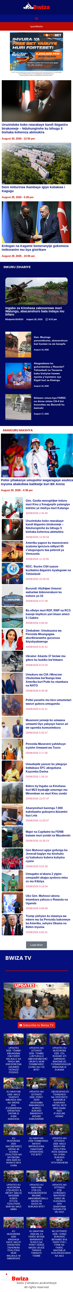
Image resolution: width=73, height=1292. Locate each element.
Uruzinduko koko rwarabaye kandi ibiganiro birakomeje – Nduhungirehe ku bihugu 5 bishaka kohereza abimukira (35, 128)
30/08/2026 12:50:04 (37, 537)
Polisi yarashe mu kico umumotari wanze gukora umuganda (48, 701)
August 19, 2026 (41, 350)
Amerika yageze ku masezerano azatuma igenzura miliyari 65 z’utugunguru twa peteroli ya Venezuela (47, 548)
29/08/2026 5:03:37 (37, 732)
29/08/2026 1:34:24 (37, 776)
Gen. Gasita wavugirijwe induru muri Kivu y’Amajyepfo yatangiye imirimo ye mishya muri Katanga (48, 504)
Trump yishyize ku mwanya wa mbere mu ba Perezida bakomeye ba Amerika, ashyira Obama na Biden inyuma (48, 921)
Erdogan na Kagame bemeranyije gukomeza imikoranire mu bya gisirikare (35, 248)
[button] (37, 18)
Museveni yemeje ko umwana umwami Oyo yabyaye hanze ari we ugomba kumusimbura (47, 724)
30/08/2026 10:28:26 (37, 579)
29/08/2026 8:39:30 (37, 690)
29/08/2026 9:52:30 (37, 866)
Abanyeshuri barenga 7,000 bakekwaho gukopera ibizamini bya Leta (46, 812)
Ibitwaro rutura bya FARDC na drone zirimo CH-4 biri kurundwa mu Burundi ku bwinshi (50, 402)
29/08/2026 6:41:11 (36, 709)
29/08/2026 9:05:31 (37, 932)
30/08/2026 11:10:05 (37, 559)
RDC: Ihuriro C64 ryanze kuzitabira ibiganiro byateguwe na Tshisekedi (48, 570)
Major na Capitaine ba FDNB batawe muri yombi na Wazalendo (48, 833)
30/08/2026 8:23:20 (37, 665)
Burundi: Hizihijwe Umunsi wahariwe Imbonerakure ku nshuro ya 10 (44, 592)
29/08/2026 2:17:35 (37, 752)
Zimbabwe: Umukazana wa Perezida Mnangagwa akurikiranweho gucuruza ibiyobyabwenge (43, 636)
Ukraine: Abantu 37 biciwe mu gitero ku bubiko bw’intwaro (46, 658)
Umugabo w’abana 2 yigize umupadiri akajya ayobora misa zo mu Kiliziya (47, 877)
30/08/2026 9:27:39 (37, 601)
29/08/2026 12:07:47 (37, 798)
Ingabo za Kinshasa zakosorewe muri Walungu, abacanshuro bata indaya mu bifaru (34, 311)
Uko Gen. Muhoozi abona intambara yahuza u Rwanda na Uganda (47, 899)
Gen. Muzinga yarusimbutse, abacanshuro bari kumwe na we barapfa (51, 340)
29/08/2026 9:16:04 (37, 886)
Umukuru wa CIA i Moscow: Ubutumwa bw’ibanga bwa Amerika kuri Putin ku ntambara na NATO (47, 680)
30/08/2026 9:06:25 (37, 622)
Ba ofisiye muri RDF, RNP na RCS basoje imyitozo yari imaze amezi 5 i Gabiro (48, 614)
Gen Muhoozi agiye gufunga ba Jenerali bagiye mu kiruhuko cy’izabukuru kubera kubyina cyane (47, 856)
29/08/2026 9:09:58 (37, 908)
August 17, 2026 (41, 414)
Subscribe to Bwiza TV (38, 1025)
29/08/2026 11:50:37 (37, 820)
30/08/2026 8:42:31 (37, 646)
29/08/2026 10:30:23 (37, 840)
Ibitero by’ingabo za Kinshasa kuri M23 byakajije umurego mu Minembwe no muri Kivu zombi (47, 790)
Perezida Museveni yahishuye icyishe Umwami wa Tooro (46, 745)
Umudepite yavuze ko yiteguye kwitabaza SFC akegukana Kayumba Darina (46, 768)
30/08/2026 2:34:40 (37, 513)
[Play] (36, 1001)
